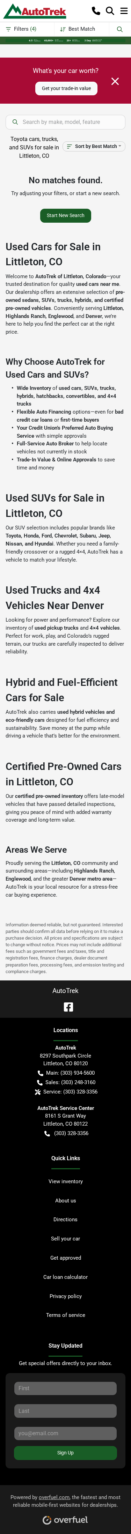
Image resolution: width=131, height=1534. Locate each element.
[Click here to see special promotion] (65, 40)
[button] (96, 11)
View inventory (66, 1181)
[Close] (115, 81)
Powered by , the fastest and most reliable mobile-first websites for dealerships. (65, 1501)
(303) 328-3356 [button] (71, 1133)
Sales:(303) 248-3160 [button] (70, 1082)
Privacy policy (66, 1296)
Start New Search (66, 215)
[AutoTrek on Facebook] (66, 1006)
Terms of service (65, 1315)
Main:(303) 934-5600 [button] (70, 1073)
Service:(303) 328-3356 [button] (70, 1092)
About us (65, 1201)
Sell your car (65, 1239)
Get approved (65, 1258)
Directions (65, 1219)
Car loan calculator (65, 1277)
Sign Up (65, 1452)
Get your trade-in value (66, 88)
